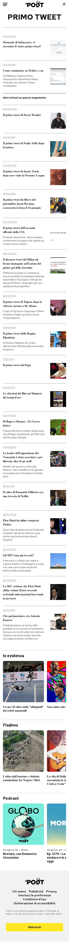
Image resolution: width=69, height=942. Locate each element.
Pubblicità (36, 891)
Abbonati (34, 927)
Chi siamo (19, 891)
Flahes (10, 725)
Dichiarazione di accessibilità (34, 903)
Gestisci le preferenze (34, 895)
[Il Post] (34, 4)
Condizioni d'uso (34, 899)
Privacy (51, 891)
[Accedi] (64, 4)
